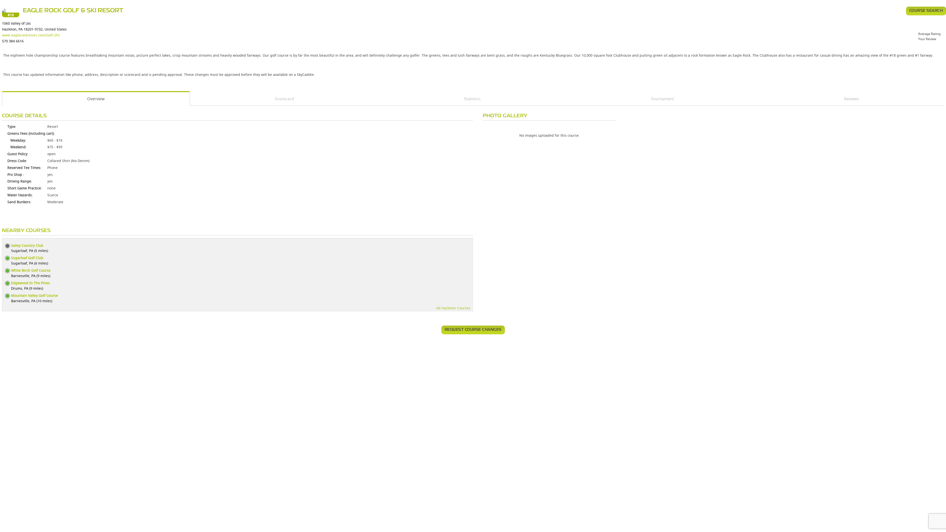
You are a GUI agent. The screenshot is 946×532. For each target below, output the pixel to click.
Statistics (472, 98)
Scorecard (284, 98)
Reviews (851, 98)
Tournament (662, 98)
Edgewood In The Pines (30, 283)
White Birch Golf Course (31, 270)
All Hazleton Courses (453, 308)
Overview (96, 98)
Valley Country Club (27, 245)
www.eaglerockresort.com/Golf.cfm (31, 35)
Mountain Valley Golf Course (34, 295)
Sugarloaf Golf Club (27, 257)
